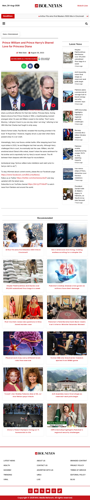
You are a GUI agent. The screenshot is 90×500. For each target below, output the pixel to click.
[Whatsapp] (30, 490)
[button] (23, 66)
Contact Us (42, 465)
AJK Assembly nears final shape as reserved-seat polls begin (80, 76)
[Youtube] (48, 490)
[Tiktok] (59, 490)
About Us (41, 461)
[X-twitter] (42, 490)
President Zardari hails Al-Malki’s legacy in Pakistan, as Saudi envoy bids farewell (80, 193)
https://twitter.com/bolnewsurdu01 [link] (32, 178)
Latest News (9, 461)
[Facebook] (36, 490)
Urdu (39, 475)
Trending (8, 475)
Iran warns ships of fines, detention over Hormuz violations (80, 173)
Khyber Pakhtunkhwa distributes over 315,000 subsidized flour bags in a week (80, 57)
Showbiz (7, 470)
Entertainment (13, 34)
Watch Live (82, 5)
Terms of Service (78, 470)
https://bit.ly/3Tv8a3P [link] (37, 184)
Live (38, 479)
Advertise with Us (45, 470)
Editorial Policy (78, 475)
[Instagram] (53, 490)
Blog (72, 479)
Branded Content (78, 461)
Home (5, 34)
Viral (6, 479)
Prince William (34, 110)
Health (7, 465)
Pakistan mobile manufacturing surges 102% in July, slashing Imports (80, 153)
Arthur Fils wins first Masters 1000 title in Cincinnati (58, 16)
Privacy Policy (77, 465)
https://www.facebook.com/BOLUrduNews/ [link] (20, 175)
